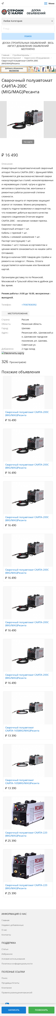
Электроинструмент (11, 57)
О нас (4, 929)
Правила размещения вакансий (17, 992)
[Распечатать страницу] (25, 97)
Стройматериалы (20, 55)
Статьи (5, 949)
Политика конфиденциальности (17, 963)
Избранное (7, 954)
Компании (7, 987)
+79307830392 (29, 304)
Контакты (6, 934)
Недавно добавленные (12, 925)
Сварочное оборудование (36, 57)
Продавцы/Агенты (10, 982)
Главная (5, 55)
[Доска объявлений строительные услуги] (25, 12)
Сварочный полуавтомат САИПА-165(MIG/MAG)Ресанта (22, 729)
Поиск (4, 978)
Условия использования (13, 958)
